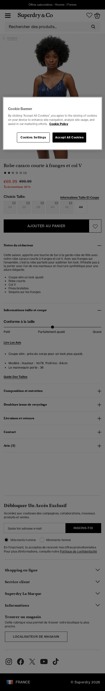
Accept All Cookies (69, 137)
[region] (53, 123)
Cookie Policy (58, 124)
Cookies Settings (33, 137)
